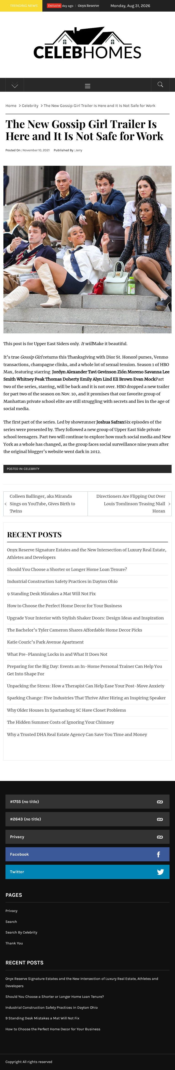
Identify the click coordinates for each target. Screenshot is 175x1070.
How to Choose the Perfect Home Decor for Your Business (64, 605)
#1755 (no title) (24, 801)
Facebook (19, 854)
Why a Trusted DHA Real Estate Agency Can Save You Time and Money (77, 734)
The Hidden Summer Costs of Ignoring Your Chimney (60, 722)
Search (11, 921)
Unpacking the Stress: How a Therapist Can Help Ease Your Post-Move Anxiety (85, 686)
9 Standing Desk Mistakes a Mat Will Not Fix (51, 593)
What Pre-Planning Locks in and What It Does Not (57, 654)
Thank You (14, 943)
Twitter (17, 871)
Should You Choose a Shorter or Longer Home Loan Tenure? (67, 569)
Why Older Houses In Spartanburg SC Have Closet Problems (66, 710)
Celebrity (31, 469)
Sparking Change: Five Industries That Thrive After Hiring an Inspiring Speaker (86, 698)
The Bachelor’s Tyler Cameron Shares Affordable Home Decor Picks (74, 630)
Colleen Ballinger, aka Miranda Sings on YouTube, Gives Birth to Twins (42, 504)
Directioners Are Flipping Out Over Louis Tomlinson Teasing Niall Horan (130, 504)
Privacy (17, 836)
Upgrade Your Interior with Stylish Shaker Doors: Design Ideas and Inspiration (85, 618)
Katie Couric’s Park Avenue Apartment (45, 642)
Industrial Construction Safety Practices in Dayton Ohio (62, 581)
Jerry (78, 150)
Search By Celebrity (21, 932)
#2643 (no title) (25, 819)
